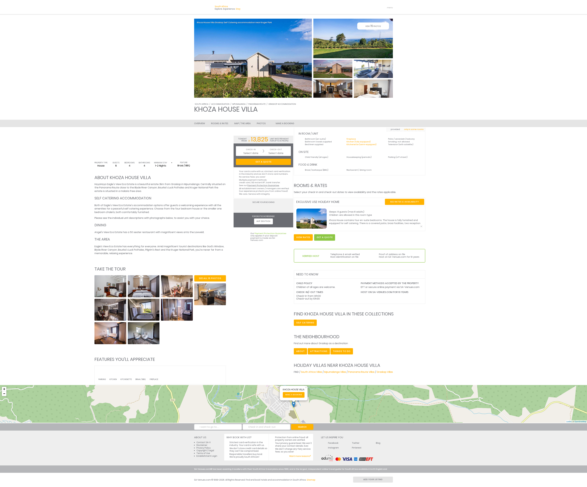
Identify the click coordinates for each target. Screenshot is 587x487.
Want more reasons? (300, 456)
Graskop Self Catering (226, 22)
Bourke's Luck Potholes (171, 187)
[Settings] (377, 7)
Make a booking (293, 395)
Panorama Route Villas (361, 372)
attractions (318, 351)
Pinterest (356, 447)
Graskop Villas (385, 372)
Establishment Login (206, 456)
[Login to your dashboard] (371, 7)
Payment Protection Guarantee (263, 185)
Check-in (251, 150)
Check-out (276, 150)
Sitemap (311, 479)
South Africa (201, 104)
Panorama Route (257, 104)
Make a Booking (285, 123)
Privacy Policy (203, 447)
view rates (303, 237)
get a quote (325, 237)
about (300, 351)
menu (384, 7)
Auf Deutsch (263, 221)
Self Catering (305, 322)
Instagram (333, 447)
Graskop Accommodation (282, 104)
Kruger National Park (202, 187)
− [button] (4, 394)
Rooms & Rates (219, 123)
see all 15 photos (210, 278)
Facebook (333, 443)
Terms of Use (203, 453)
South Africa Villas (311, 372)
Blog (378, 443)
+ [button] (4, 389)
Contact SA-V (203, 442)
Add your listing (373, 479)
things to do (342, 351)
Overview (199, 123)
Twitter (355, 443)
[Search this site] (366, 7)
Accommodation (220, 104)
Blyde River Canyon (146, 187)
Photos (261, 123)
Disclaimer (201, 445)
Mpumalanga (239, 104)
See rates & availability (404, 201)
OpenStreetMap (580, 421)
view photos (373, 26)
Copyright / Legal (205, 450)
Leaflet (568, 421)
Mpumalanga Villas (335, 372)
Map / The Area (242, 123)
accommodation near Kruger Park (255, 22)
